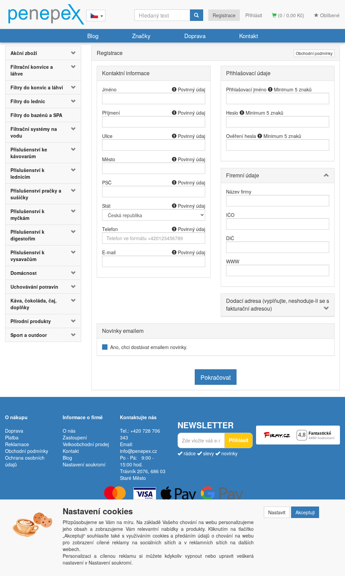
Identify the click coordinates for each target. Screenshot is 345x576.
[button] (74, 53)
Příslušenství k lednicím (27, 173)
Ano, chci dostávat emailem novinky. (148, 347)
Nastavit (276, 512)
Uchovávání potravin (34, 286)
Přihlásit (253, 15)
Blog (92, 35)
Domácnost (23, 272)
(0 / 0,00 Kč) (290, 15)
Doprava (195, 35)
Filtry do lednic (27, 101)
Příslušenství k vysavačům (27, 255)
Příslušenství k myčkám (27, 214)
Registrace (224, 15)
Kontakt (248, 35)
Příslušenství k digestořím (27, 235)
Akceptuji (305, 512)
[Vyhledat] (196, 15)
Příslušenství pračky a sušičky (35, 194)
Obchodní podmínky (314, 53)
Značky (141, 35)
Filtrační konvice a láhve (31, 70)
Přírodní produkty (30, 321)
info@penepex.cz (138, 451)
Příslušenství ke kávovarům (28, 153)
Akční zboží (23, 53)
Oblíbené (329, 15)
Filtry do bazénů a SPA (36, 115)
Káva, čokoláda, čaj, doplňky (33, 304)
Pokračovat (215, 377)
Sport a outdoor (28, 335)
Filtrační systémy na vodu (33, 132)
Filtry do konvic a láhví (36, 87)
